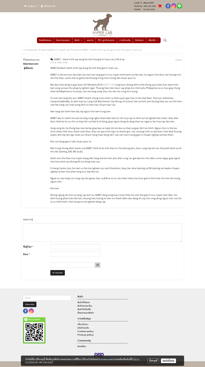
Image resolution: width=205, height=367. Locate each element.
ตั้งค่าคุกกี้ (153, 360)
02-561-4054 (149, 9)
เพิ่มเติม (152, 40)
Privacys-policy (85, 334)
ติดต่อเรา (139, 40)
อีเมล (26, 254)
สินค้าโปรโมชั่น (84, 309)
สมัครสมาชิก (49, 6)
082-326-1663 (150, 6)
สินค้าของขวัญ (84, 306)
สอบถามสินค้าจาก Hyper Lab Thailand (60, 49)
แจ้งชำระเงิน (83, 328)
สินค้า (77, 40)
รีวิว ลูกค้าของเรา (106, 40)
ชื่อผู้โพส (28, 246)
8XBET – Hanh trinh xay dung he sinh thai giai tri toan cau (112, 49)
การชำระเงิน (125, 40)
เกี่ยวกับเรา (82, 324)
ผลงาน (90, 40)
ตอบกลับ (58, 272)
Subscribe (29, 304)
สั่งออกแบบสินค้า (85, 312)
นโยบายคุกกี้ (48, 362)
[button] (165, 40)
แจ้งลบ (178, 59)
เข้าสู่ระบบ (31, 6)
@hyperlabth (149, 3)
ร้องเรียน (81, 346)
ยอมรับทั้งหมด (168, 360)
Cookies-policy (85, 331)
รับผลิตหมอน (45, 40)
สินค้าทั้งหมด (83, 302)
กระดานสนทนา (30, 49)
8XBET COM (109, 84)
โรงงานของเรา (63, 40)
